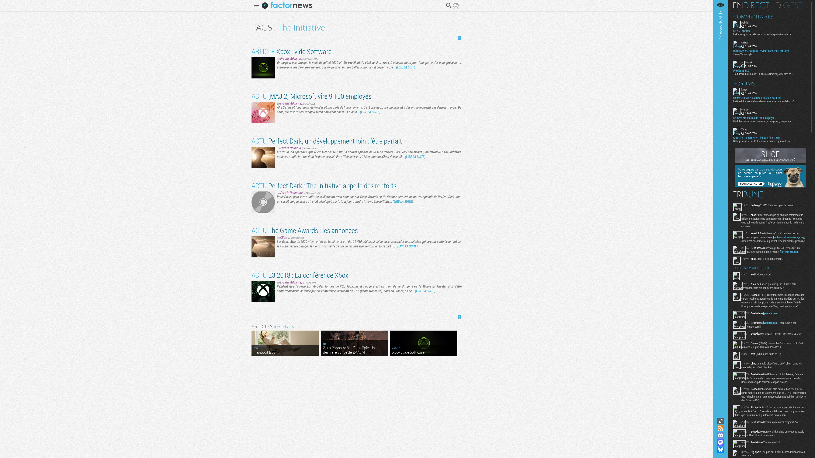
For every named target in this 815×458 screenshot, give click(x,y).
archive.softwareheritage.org (789, 237)
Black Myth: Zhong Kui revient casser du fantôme (761, 51)
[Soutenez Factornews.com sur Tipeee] (770, 186)
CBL (282, 237)
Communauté (720, 208)
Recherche (449, 5)
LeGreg (744, 42)
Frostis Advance (290, 58)
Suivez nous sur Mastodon (720, 442)
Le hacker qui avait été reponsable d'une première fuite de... (763, 34)
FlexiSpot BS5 (741, 70)
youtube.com (771, 313)
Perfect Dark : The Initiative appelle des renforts (324, 185)
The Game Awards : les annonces (305, 230)
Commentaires (753, 16)
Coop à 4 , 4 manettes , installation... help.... (758, 138)
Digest (789, 5)
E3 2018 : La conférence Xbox (300, 275)
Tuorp (744, 129)
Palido (744, 22)
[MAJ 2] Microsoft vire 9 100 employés (311, 96)
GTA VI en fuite (741, 31)
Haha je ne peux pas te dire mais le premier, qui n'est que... (762, 141)
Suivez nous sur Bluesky (720, 450)
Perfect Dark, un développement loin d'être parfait (327, 140)
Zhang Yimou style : (743, 54)
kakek (744, 89)
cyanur (744, 109)
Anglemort (746, 62)
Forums (744, 83)
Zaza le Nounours (291, 148)
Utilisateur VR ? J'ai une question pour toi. (757, 98)
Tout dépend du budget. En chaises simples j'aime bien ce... (763, 73)
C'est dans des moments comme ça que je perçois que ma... (763, 121)
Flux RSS (720, 428)
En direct (751, 5)
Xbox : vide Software (292, 51)
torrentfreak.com (790, 252)
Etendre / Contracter (720, 421)
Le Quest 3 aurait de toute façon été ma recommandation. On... (765, 101)
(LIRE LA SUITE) (406, 67)
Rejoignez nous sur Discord (720, 435)
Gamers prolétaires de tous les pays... (754, 118)
